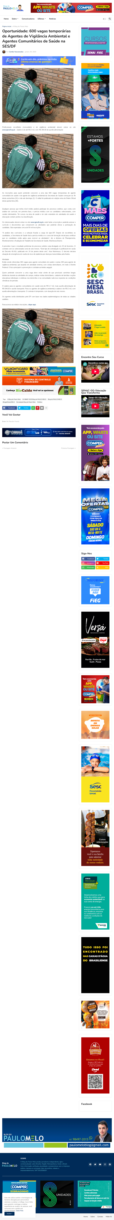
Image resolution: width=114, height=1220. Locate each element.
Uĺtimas (41, 19)
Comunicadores (28, 19)
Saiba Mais (19, 1211)
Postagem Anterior (10, 448)
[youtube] (100, 1164)
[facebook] (90, 1164)
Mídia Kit (109, 1217)
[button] (104, 19)
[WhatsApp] (33, 408)
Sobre (14, 19)
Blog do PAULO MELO (55, 399)
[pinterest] (110, 1164)
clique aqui (32, 304)
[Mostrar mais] (46, 408)
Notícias (52, 19)
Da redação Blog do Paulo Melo (26, 402)
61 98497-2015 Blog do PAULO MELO (34, 399)
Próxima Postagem (67, 448)
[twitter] (95, 1164)
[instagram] (105, 1164)
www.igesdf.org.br (8, 130)
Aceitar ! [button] (9, 1214)
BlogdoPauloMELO (9, 402)
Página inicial (6, 26)
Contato (100, 1217)
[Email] (42, 408)
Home (6, 19)
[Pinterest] (37, 408)
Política (39, 402)
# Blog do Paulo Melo (20, 26)
